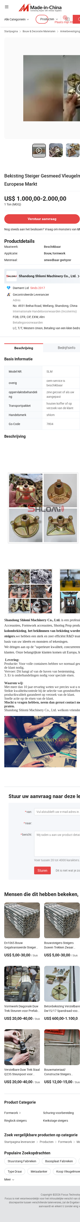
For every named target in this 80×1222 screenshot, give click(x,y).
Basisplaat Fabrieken (59, 1161)
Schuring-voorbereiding (58, 1113)
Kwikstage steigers (55, 1120)
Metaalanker (39, 1171)
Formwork (11, 1113)
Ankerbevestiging (70, 31)
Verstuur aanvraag (42, 219)
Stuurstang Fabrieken (22, 1161)
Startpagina (11, 31)
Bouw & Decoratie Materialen (39, 31)
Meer (8, 1179)
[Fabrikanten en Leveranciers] (40, 7)
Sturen (42, 870)
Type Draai (15, 1171)
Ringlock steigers (15, 1120)
